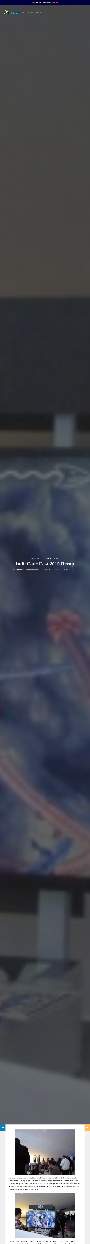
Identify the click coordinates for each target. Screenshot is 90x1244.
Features (35, 559)
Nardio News (52, 559)
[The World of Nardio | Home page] (11, 12)
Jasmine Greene (22, 569)
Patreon (55, 2)
